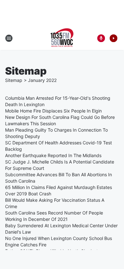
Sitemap (13, 80)
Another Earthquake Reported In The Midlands (53, 155)
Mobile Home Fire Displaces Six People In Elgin (53, 110)
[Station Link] (62, 38)
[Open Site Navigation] (9, 38)
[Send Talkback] (101, 38)
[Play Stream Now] (113, 38)
